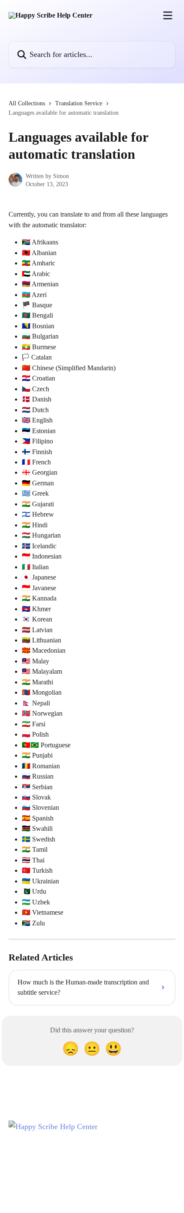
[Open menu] (167, 15)
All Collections (27, 103)
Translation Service (78, 103)
